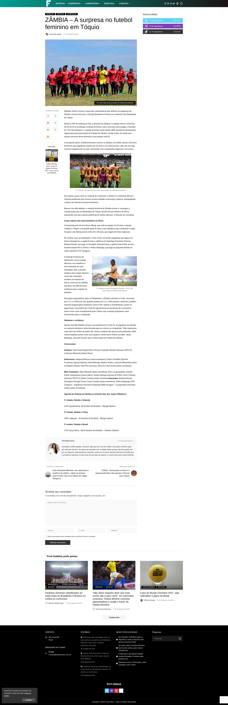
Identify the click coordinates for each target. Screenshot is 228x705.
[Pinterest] (48, 123)
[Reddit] (55, 130)
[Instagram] (168, 3)
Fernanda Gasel (55, 34)
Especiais (50, 14)
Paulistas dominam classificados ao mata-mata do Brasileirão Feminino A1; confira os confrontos (65, 596)
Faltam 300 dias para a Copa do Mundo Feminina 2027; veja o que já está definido (51, 168)
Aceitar (28, 700)
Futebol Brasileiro (69, 584)
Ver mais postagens (125, 441)
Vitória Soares (149, 600)
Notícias (60, 14)
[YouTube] (171, 3)
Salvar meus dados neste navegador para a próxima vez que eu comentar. (71, 536)
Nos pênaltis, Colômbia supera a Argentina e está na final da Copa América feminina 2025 (131, 639)
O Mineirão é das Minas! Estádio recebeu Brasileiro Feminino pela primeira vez (131, 656)
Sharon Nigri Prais (55, 603)
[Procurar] (181, 3)
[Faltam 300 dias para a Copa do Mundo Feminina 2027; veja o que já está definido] (51, 155)
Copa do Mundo (149, 587)
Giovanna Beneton (103, 609)
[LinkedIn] (48, 130)
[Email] (48, 137)
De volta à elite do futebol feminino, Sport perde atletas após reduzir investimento (132, 647)
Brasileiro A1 (53, 584)
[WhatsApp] (55, 123)
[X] (165, 3)
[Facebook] (48, 116)
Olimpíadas (71, 14)
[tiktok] (163, 31)
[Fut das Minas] (48, 3)
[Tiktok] (174, 3)
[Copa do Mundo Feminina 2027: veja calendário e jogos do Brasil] (161, 575)
